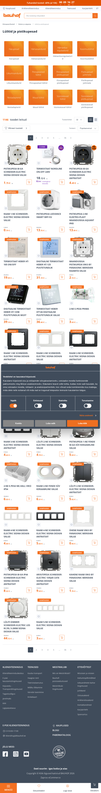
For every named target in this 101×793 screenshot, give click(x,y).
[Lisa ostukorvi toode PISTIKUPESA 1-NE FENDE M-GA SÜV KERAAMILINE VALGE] (94, 454)
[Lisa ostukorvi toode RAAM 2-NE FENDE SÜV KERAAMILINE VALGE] (62, 498)
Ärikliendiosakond (85, 700)
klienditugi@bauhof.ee (16, 735)
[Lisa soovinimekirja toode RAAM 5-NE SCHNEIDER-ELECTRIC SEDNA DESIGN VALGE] (39, 616)
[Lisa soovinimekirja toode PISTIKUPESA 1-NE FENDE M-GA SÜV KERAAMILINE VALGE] (71, 436)
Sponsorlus (82, 714)
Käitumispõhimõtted (86, 678)
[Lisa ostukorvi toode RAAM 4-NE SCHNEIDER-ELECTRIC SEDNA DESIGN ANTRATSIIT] (62, 542)
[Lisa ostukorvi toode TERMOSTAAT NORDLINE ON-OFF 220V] (62, 182)
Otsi (95, 15)
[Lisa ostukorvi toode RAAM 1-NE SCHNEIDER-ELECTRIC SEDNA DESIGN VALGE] (29, 229)
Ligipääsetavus (9, 708)
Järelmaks (7, 698)
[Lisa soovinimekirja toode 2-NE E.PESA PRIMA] (71, 303)
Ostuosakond (83, 695)
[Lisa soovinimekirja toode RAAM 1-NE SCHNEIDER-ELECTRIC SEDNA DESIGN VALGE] (6, 208)
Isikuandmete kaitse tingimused (86, 684)
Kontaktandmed (84, 705)
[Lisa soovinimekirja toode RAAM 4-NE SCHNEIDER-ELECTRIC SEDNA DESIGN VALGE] (6, 525)
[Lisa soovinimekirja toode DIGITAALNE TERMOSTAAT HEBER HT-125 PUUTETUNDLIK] (39, 256)
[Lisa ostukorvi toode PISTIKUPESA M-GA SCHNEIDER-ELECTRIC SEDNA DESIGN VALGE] (29, 182)
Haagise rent (33, 678)
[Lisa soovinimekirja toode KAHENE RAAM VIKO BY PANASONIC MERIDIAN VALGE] (71, 569)
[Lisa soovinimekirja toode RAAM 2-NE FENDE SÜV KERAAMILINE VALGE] (39, 480)
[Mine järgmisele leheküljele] (70, 138)
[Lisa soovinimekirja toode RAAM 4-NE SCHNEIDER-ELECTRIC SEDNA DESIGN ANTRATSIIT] (39, 525)
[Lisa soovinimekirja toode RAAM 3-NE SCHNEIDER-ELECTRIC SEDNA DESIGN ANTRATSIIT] (6, 436)
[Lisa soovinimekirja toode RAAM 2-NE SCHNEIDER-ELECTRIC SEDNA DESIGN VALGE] (39, 347)
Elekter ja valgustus (24, 24)
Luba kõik (82, 423)
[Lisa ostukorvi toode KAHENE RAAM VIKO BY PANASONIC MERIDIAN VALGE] (94, 590)
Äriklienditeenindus (30, 8)
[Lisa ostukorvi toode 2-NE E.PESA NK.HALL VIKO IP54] (29, 498)
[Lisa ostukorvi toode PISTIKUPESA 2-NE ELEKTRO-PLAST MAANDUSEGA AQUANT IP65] (94, 229)
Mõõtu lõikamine (35, 687)
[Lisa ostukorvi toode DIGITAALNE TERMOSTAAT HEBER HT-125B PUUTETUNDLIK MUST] (29, 321)
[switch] (38, 406)
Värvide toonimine (36, 692)
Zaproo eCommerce (50, 777)
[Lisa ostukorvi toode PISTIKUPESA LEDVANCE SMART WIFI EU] (62, 229)
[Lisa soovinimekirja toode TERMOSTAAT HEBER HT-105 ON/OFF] (6, 256)
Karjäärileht (87, 8)
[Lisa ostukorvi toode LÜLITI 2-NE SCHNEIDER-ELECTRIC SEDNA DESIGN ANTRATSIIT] (94, 498)
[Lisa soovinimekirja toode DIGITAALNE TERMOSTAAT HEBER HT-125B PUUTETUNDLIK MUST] (6, 303)
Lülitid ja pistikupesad (42, 24)
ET (97, 8)
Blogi (55, 730)
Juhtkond (81, 690)
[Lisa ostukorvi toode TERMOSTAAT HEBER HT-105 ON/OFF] (29, 277)
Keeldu (18, 423)
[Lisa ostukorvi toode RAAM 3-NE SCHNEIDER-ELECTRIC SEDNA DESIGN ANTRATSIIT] (29, 454)
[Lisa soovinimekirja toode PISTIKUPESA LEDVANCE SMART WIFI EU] (39, 208)
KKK (4, 703)
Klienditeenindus (53, 8)
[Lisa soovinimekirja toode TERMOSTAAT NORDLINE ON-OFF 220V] (39, 163)
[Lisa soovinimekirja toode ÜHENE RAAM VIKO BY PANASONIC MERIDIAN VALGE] (71, 525)
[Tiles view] (90, 119)
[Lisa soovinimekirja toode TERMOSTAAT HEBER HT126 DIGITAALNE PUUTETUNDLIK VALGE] (39, 303)
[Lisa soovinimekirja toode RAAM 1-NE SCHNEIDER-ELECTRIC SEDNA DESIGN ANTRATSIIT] (6, 347)
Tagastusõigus (9, 694)
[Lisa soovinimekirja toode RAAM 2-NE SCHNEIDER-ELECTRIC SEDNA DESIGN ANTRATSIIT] (71, 347)
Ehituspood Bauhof (9, 24)
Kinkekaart (32, 697)
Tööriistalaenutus (35, 682)
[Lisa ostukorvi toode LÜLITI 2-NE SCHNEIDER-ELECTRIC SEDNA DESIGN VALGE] (62, 454)
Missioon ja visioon (85, 673)
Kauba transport (35, 673)
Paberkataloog (61, 735)
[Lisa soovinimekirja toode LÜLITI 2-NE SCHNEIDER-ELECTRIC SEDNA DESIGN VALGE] (39, 436)
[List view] (95, 119)
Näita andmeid (86, 415)
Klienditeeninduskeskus (13, 673)
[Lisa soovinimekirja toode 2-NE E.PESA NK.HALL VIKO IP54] (6, 480)
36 (65, 138)
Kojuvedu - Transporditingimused (12, 687)
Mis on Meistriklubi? (61, 673)
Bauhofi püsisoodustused (60, 679)
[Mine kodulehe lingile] (12, 15)
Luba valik (50, 423)
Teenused (71, 8)
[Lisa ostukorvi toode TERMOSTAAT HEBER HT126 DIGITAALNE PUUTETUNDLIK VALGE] (62, 321)
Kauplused (10, 8)
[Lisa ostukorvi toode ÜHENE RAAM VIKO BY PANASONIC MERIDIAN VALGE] (94, 542)
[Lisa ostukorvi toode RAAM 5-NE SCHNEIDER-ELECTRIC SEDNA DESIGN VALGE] (62, 637)
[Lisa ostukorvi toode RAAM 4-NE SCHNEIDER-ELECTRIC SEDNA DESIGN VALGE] (29, 542)
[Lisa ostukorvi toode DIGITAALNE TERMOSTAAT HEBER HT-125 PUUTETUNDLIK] (62, 277)
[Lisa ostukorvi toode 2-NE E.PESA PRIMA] (94, 321)
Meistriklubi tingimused (57, 687)
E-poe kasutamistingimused (12, 679)
